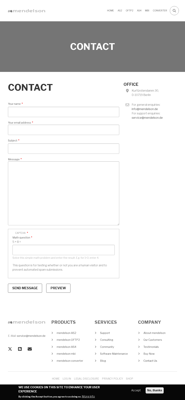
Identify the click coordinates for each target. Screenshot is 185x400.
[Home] (26, 10)
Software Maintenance (114, 353)
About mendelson (154, 333)
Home (110, 10)
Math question (21, 237)
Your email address (19, 122)
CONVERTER (160, 10)
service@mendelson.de (147, 117)
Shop (129, 378)
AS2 (120, 10)
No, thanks (154, 390)
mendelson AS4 (66, 347)
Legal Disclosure (86, 378)
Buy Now (149, 353)
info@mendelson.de (145, 109)
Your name (14, 104)
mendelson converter (70, 360)
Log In (67, 378)
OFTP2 (129, 10)
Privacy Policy (112, 378)
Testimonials (151, 347)
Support (105, 333)
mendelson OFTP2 (68, 339)
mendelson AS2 (66, 333)
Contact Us (150, 360)
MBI (147, 10)
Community (107, 347)
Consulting (106, 339)
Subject (12, 140)
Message (14, 159)
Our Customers (152, 339)
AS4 (139, 10)
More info (88, 396)
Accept (136, 390)
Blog (103, 360)
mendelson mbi (66, 353)
